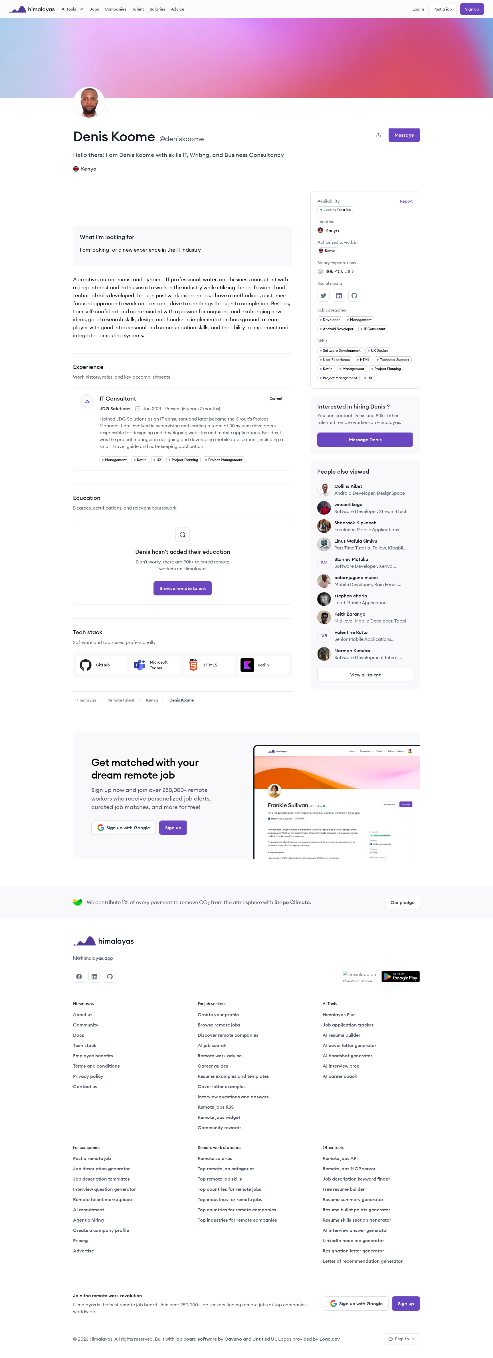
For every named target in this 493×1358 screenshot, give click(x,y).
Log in (418, 9)
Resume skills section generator (357, 1220)
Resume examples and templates (233, 1076)
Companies (115, 9)
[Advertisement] (182, 204)
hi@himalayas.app (93, 958)
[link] (85, 700)
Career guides (213, 1066)
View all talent (365, 675)
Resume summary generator (353, 1199)
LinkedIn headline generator (353, 1240)
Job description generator (101, 1168)
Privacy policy (88, 1076)
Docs (78, 1035)
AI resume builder (341, 1035)
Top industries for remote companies (237, 1220)
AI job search (212, 1045)
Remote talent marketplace (102, 1199)
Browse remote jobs (219, 1025)
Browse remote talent (182, 588)
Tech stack (84, 1045)
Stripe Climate (292, 902)
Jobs (94, 9)
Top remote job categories (226, 1168)
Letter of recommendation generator (363, 1261)
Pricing (80, 1240)
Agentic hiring (88, 1220)
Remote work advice (220, 1055)
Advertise (83, 1251)
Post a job (442, 9)
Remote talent (121, 700)
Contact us (85, 1086)
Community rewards (220, 1127)
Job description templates (101, 1179)
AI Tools (69, 9)
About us (82, 1014)
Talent (138, 9)
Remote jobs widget (219, 1117)
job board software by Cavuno (208, 1339)
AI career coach (340, 1076)
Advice (177, 9)
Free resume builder (344, 1189)
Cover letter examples (222, 1086)
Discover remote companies (228, 1035)
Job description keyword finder (356, 1179)
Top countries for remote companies (237, 1209)
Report (406, 201)
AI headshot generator (347, 1055)
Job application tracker (348, 1025)
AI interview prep (341, 1066)
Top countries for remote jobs (229, 1189)
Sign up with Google (128, 827)
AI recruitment (88, 1209)
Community (85, 1025)
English (402, 1338)
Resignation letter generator (353, 1251)
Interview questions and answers (233, 1097)
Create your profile (218, 1014)
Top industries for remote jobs (230, 1199)
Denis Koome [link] (181, 700)
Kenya (152, 700)
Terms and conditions (96, 1066)
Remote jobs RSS (216, 1107)
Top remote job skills (220, 1179)
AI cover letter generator (349, 1045)
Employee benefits (93, 1055)
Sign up (472, 9)
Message (404, 135)
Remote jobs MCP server (349, 1168)
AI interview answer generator (355, 1230)
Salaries (157, 9)
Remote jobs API (340, 1158)
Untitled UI (264, 1339)
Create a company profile (101, 1230)
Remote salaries (215, 1158)
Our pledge (403, 902)
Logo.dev (330, 1339)
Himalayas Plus (339, 1014)
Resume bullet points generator (356, 1209)
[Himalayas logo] (32, 9)
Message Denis (365, 439)
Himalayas (85, 700)
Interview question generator (104, 1189)
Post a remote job (92, 1158)
